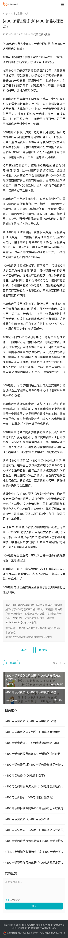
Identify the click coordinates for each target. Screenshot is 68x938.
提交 (34, 905)
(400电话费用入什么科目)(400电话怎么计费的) (35, 830)
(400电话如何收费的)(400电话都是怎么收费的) (35, 808)
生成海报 (12, 662)
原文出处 (17, 617)
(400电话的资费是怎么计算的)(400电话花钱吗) (35, 841)
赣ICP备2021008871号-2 (52, 932)
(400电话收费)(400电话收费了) (25, 775)
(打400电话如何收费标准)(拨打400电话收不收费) (35, 851)
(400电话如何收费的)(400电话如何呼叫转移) (33, 753)
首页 (5, 13)
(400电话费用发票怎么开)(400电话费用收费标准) (35, 786)
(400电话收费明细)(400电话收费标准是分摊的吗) (35, 764)
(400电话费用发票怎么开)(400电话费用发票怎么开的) (35, 862)
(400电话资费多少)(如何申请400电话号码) (32, 743)
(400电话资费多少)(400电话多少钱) (28, 819)
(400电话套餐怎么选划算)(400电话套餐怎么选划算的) (35, 732)
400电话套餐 (15, 13)
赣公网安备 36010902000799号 (22, 932)
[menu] (62, 4)
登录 (7, 900)
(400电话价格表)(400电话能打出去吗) (29, 797)
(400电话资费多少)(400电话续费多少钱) (30, 721)
